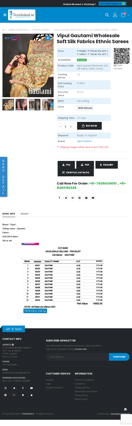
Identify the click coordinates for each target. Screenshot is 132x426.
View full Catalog (77, 172)
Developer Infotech (120, 413)
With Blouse (85, 107)
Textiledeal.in (28, 413)
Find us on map (9, 356)
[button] (107, 15)
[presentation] (52, 104)
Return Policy (81, 399)
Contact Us (80, 383)
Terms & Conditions (84, 379)
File (68, 164)
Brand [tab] (25, 213)
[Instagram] (5, 388)
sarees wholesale (18, 30)
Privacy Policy (81, 395)
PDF (87, 164)
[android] (23, 395)
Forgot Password (54, 387)
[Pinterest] (79, 197)
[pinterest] (5, 395)
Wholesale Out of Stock (86, 391)
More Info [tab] (8, 213)
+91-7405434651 (10, 364)
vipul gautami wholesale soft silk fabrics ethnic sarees (86, 30)
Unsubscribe (81, 349)
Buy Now (91, 125)
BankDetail (3, 177)
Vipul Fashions (84, 141)
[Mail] (86, 197)
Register (50, 379)
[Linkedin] (72, 197)
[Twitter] (66, 197)
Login (48, 383)
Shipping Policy (82, 387)
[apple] (31, 395)
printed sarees (41, 30)
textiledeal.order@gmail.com (16, 372)
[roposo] (14, 395)
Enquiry (108, 164)
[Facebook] (59, 197)
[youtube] (93, 197)
